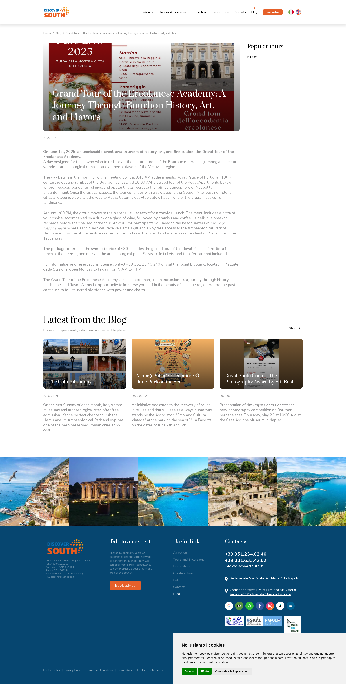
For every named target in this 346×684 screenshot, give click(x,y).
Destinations (199, 12)
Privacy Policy (73, 670)
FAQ (176, 580)
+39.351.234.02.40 (246, 554)
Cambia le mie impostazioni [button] (232, 671)
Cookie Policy (51, 670)
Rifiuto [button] (205, 671)
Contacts (240, 12)
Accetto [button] (189, 671)
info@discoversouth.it (244, 566)
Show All (296, 328)
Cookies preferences (150, 670)
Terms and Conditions (99, 670)
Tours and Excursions (173, 12)
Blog (254, 12)
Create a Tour (221, 12)
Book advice (272, 12)
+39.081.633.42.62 (246, 560)
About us (148, 12)
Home (47, 33)
